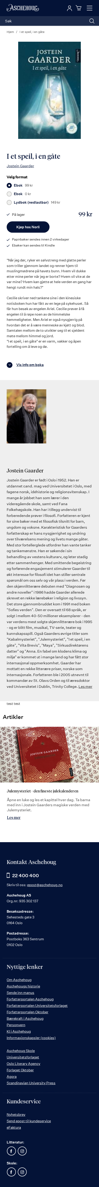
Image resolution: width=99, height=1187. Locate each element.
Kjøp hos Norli (28, 227)
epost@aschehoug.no (45, 885)
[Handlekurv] (79, 8)
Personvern (16, 1025)
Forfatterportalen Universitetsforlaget (37, 1005)
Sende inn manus (20, 993)
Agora (12, 1076)
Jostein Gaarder (20, 166)
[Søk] (91, 21)
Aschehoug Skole (21, 1051)
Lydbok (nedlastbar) (37, 202)
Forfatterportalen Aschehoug (30, 999)
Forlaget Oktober (20, 1070)
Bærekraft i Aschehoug (25, 1018)
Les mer (85, 686)
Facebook (11, 1151)
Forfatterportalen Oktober (27, 1012)
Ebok (23, 185)
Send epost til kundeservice (29, 1121)
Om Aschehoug (19, 980)
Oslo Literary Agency (23, 1063)
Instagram (22, 1151)
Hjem (10, 32)
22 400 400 (25, 875)
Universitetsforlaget (23, 1057)
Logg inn (69, 8)
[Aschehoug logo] (23, 8)
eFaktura (14, 1127)
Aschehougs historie (23, 986)
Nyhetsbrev (16, 1114)
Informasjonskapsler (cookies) (31, 1038)
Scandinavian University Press (31, 1083)
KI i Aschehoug (19, 1031)
